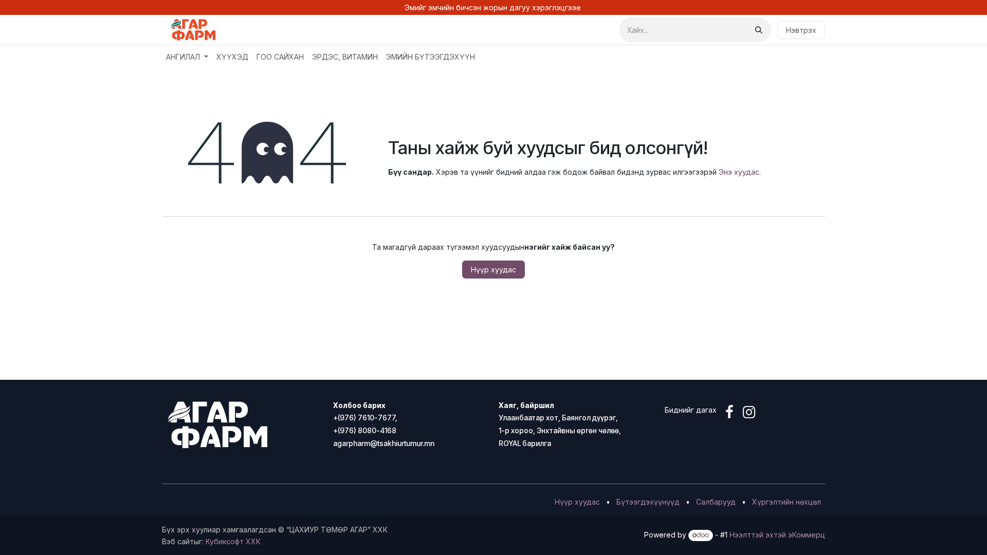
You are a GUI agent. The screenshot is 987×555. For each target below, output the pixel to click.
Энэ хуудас (739, 172)
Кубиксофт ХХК (233, 541)
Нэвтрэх (801, 30)
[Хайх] (758, 29)
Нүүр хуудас (493, 269)
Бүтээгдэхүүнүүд (648, 501)
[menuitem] (187, 56)
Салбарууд (716, 501)
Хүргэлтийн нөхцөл (786, 501)
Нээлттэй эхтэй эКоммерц (777, 534)
